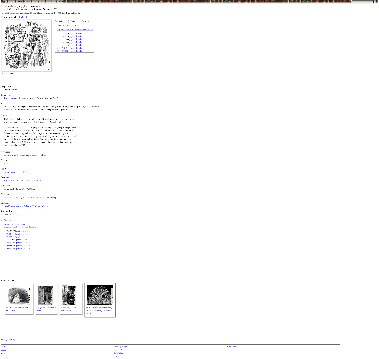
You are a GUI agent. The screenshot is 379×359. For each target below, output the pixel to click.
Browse (19, 1)
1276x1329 (61, 48)
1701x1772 (61, 51)
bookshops (42, 155)
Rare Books (51, 1)
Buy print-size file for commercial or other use (75, 29)
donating (38, 6)
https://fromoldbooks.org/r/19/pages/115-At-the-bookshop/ (26, 206)
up (7, 73)
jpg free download (76, 33)
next (11, 73)
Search (60, 1)
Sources (27, 1)
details (23, 16)
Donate (11, 1)
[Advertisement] (71, 69)
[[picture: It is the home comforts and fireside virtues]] (19, 295)
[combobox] (362, 1)
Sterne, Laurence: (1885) (33, 98)
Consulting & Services (121, 346)
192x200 (62, 39)
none (6, 163)
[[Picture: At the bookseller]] (26, 45)
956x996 (62, 45)
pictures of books (30, 155)
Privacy (3, 356)
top (14, 339)
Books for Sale (118, 353)
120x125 (62, 36)
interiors (13, 155)
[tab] (62, 21)
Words (34, 1)
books (19, 155)
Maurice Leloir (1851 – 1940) (15, 171)
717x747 (62, 42)
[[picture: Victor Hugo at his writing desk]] (71, 295)
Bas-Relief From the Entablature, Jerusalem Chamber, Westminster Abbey (99, 310)
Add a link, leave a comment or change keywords (23, 180)
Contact (3, 350)
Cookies (116, 356)
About (42, 1)
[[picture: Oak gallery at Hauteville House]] (46, 295)
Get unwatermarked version (68, 25)
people (6, 155)
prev (3, 73)
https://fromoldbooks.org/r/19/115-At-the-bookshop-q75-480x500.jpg (30, 197)
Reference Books (232, 346)
